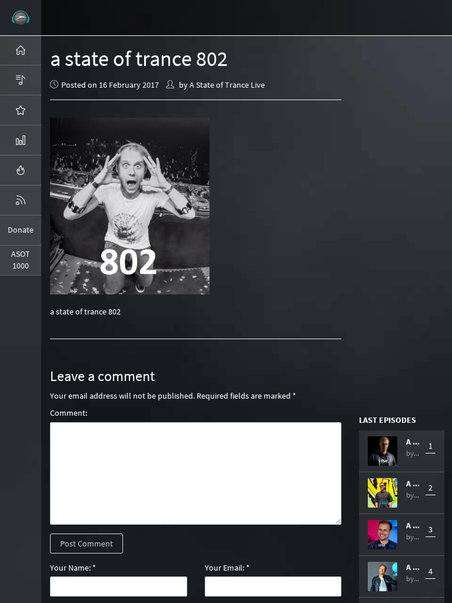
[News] (20, 200)
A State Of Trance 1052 (413, 567)
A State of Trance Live (227, 84)
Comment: (68, 412)
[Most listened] (20, 110)
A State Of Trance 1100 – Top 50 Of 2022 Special (413, 483)
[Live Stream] (20, 170)
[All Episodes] (20, 80)
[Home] (20, 50)
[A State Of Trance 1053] (382, 534)
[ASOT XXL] (20, 140)
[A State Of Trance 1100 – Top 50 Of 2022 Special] (382, 493)
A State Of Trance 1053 (413, 525)
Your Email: (224, 567)
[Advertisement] (405, 223)
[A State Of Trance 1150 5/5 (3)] (382, 451)
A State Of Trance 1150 (413, 441)
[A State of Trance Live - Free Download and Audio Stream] (20, 17)
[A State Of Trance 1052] (382, 576)
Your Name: (70, 567)
